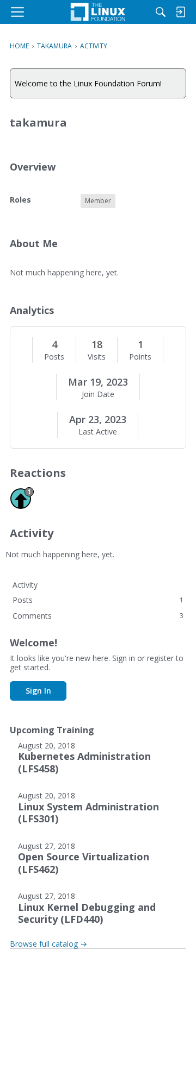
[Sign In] (180, 12)
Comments (98, 615)
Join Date (98, 394)
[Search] (160, 12)
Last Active (97, 432)
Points (140, 357)
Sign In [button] (38, 690)
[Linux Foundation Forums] (98, 12)
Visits (97, 357)
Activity (25, 585)
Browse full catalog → (48, 944)
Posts (54, 357)
